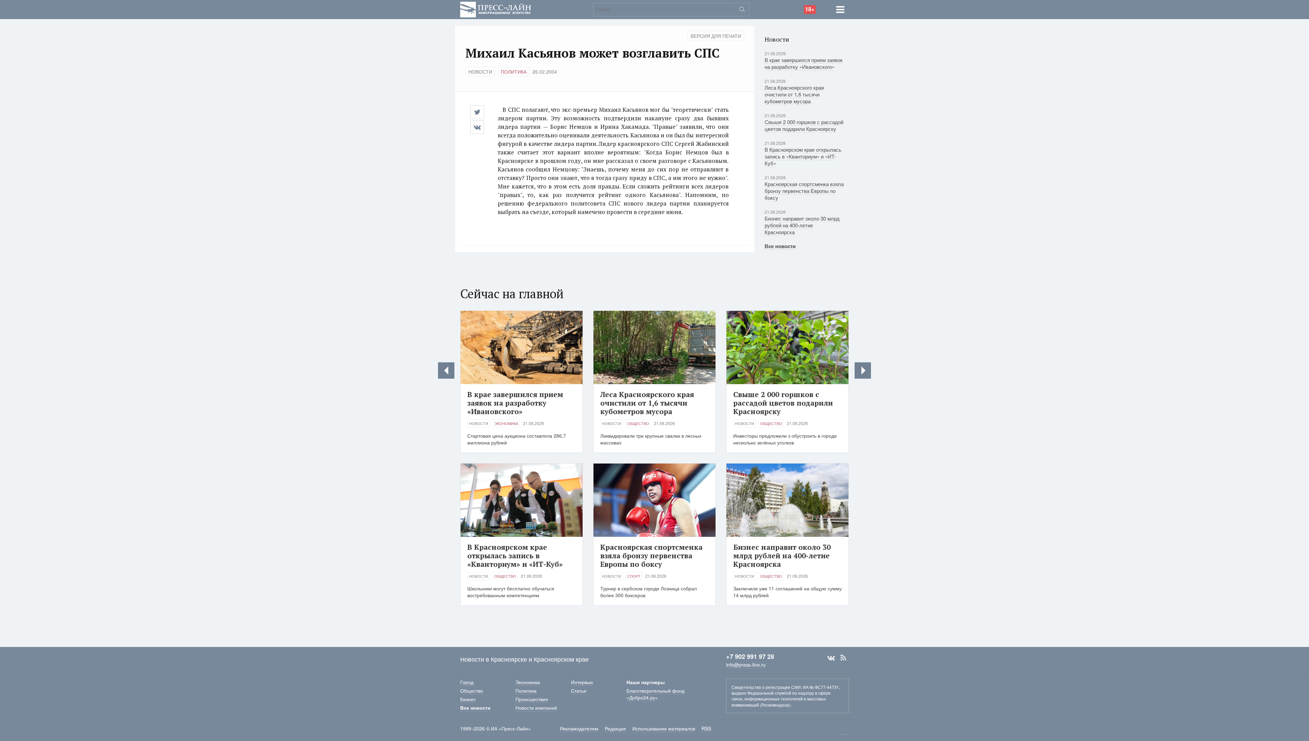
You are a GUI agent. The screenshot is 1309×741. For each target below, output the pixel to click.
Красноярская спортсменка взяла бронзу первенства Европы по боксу (804, 190)
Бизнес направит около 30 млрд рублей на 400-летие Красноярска (802, 225)
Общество (638, 423)
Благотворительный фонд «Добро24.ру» (655, 694)
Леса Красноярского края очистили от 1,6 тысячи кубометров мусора (794, 94)
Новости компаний (536, 707)
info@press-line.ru (746, 664)
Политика (514, 71)
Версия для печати (716, 35)
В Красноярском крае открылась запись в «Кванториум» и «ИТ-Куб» (803, 156)
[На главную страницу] (495, 8)
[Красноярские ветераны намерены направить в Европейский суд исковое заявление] (446, 370)
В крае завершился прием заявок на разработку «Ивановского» (804, 63)
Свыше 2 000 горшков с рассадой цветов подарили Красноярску (804, 125)
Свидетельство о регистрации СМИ (766, 687)
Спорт (634, 576)
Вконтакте (831, 657)
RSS (843, 657)
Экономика (506, 423)
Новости (480, 71)
